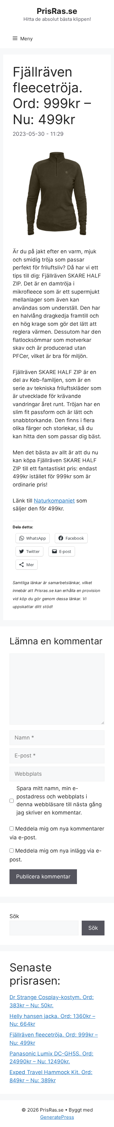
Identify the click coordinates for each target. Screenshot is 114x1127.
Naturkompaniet (54, 500)
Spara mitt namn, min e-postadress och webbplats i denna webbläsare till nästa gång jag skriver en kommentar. (59, 800)
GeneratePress (57, 1117)
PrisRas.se (57, 11)
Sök (14, 916)
